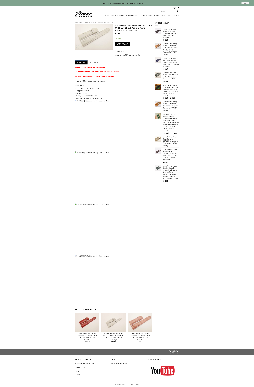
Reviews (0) (94, 62)
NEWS (163, 15)
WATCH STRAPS (117, 15)
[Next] (152, 329)
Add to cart (122, 44)
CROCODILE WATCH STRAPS (88, 22)
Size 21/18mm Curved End (106, 22)
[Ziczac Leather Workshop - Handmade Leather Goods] (83, 14)
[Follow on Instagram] (174, 351)
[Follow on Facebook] (170, 351)
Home (76, 22)
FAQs (169, 15)
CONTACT (175, 15)
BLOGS (77, 375)
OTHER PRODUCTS (133, 15)
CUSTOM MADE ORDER (149, 15)
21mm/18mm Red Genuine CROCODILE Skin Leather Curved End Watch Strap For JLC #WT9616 (87, 336)
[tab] (81, 62)
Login (174, 8)
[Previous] (75, 329)
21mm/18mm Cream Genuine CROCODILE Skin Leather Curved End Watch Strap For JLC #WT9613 (113, 336)
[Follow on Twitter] (177, 351)
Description (81, 62)
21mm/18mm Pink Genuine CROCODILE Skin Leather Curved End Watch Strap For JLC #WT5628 (140, 336)
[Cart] (178, 8)
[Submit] (177, 11)
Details (245, 3)
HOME (107, 15)
